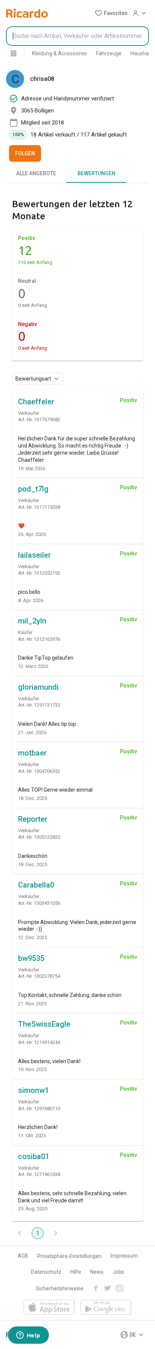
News (96, 1272)
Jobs (118, 1272)
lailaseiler (34, 555)
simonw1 (33, 1090)
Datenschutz (46, 1272)
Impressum (124, 1256)
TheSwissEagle (44, 1024)
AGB (23, 1256)
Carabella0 (36, 884)
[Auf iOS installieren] (49, 1308)
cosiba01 (33, 1156)
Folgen (25, 153)
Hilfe (75, 1272)
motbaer (32, 752)
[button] (111, 13)
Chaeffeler (36, 401)
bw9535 (31, 958)
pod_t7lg (33, 488)
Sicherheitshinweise (60, 1288)
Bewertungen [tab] (96, 173)
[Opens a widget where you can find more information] (28, 1335)
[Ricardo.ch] (27, 13)
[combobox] (77, 36)
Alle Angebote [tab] (36, 173)
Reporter (32, 819)
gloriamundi (38, 687)
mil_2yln (32, 620)
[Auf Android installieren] (106, 1308)
